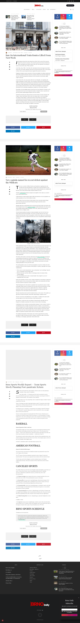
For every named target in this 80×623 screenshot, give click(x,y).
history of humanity (41, 256)
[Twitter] (70, 1)
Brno (33, 9)
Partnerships (52, 9)
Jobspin (63, 51)
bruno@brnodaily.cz (22, 518)
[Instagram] (71, 1)
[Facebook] (68, 1)
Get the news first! (33, 106)
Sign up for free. (33, 107)
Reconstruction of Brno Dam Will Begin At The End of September (65, 33)
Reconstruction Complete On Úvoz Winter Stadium (65, 38)
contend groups (23, 192)
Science (44, 9)
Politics (22, 52)
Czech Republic (27, 9)
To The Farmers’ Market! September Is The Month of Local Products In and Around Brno (65, 28)
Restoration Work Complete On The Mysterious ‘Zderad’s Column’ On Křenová (30, 17)
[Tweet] (9, 64)
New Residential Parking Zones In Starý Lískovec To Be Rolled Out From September (15, 17)
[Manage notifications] (3, 620)
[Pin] (9, 66)
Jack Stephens (9, 52)
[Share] (9, 62)
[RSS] (71, 9)
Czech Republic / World (16, 52)
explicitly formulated (31, 206)
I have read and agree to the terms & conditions (70, 612)
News (14, 13)
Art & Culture (38, 9)
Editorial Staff (9, 177)
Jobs (48, 9)
